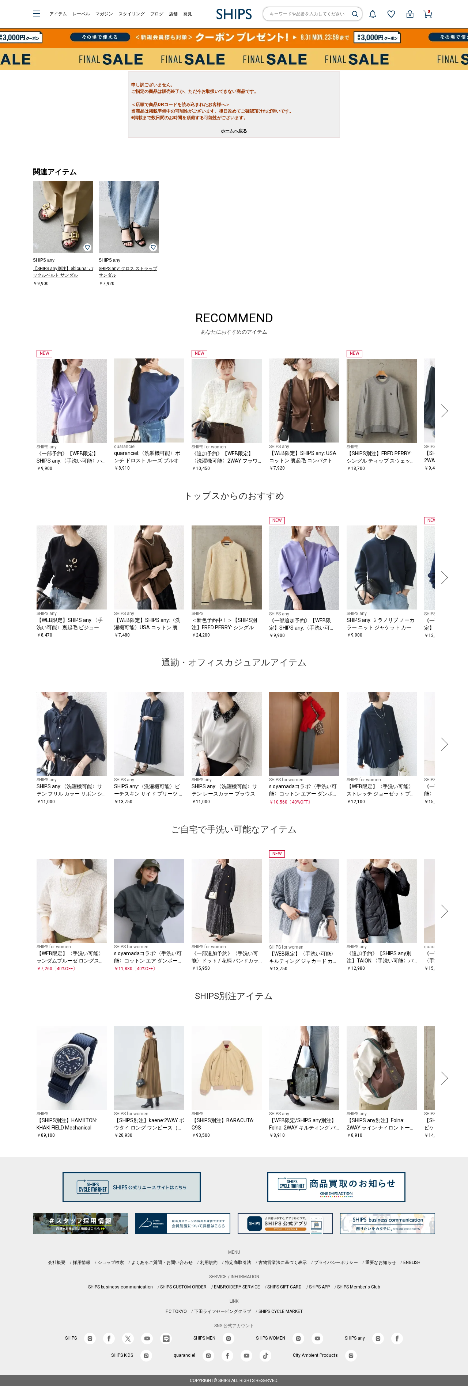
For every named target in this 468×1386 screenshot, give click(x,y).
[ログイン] (410, 14)
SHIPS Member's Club (358, 1287)
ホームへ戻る (234, 130)
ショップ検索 (111, 1262)
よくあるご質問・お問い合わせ (162, 1262)
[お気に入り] (391, 14)
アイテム (58, 13)
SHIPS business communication (120, 1287)
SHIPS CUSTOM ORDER (183, 1287)
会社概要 (56, 1262)
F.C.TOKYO (176, 1311)
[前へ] (25, 411)
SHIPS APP (319, 1287)
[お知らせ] (373, 14)
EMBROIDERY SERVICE (237, 1287)
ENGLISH (411, 1262)
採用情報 (81, 1262)
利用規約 (209, 1262)
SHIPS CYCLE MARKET (280, 1311)
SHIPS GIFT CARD (284, 1287)
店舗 (173, 13)
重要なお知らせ (380, 1262)
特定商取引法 (238, 1262)
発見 (187, 13)
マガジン (104, 13)
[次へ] (443, 411)
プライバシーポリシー (336, 1262)
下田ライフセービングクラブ (222, 1311)
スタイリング (131, 13)
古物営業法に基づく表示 (282, 1262)
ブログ (156, 13)
